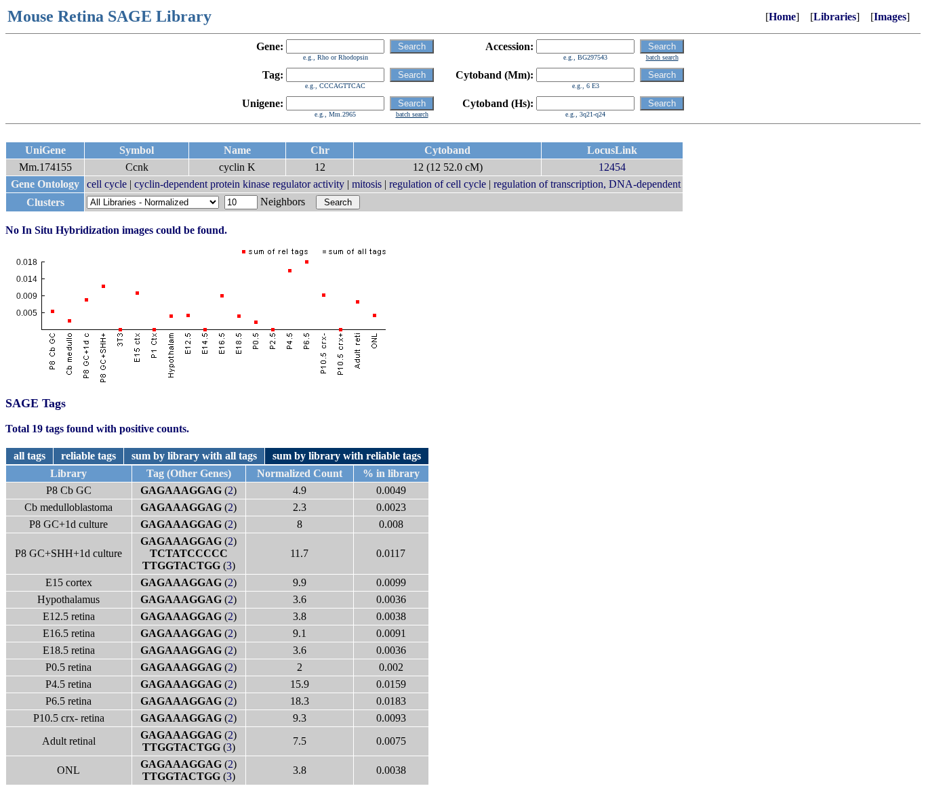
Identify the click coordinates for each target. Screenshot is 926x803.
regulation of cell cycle (437, 184)
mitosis (367, 184)
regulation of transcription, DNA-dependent (587, 184)
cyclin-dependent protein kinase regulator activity (239, 184)
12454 (612, 167)
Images (890, 16)
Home (782, 16)
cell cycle (107, 184)
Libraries (834, 16)
